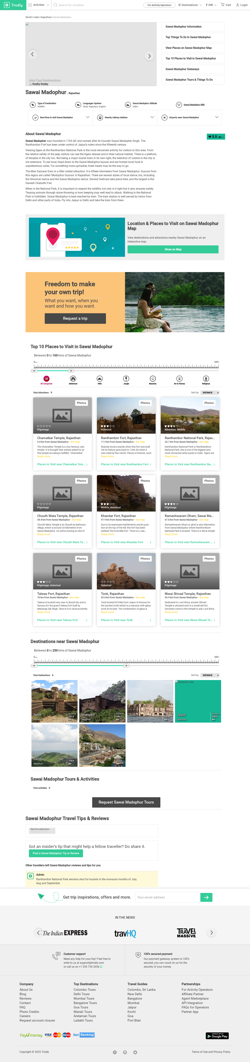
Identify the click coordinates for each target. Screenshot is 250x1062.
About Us (26, 990)
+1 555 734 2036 (89, 966)
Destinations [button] (190, 5)
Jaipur (132, 1007)
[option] (91, 54)
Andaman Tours (85, 1016)
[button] (211, 5)
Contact (25, 1003)
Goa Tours (81, 1007)
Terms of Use (200, 1051)
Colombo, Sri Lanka (141, 990)
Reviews (25, 998)
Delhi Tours (82, 994)
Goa (130, 1016)
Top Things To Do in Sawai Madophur (188, 37)
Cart (228, 5)
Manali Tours (83, 1012)
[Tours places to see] (13, 5)
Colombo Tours (85, 990)
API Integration (192, 1003)
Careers (25, 1016)
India (36, 17)
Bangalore (135, 998)
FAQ (22, 1007)
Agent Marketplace (195, 998)
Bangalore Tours (85, 1003)
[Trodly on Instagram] (125, 1052)
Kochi (132, 1012)
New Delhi (135, 994)
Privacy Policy (222, 1051)
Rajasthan (46, 17)
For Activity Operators (159, 5)
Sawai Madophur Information (184, 26)
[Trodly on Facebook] (115, 1052)
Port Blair (134, 1020)
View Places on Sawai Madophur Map (189, 47)
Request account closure (37, 1020)
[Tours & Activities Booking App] (177, 1035)
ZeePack (37, 84)
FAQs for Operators (195, 1007)
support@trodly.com (92, 962)
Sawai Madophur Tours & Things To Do (189, 79)
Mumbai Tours (84, 998)
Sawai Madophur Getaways (182, 69)
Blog (23, 994)
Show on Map (173, 249)
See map (75, 441)
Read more (43, 456)
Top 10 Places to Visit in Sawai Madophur (191, 58)
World (29, 17)
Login (244, 5)
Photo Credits (29, 1012)
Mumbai (133, 1003)
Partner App (190, 1012)
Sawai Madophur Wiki (194, 104)
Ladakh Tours (83, 1020)
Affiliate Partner (193, 994)
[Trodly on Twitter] (135, 1052)
